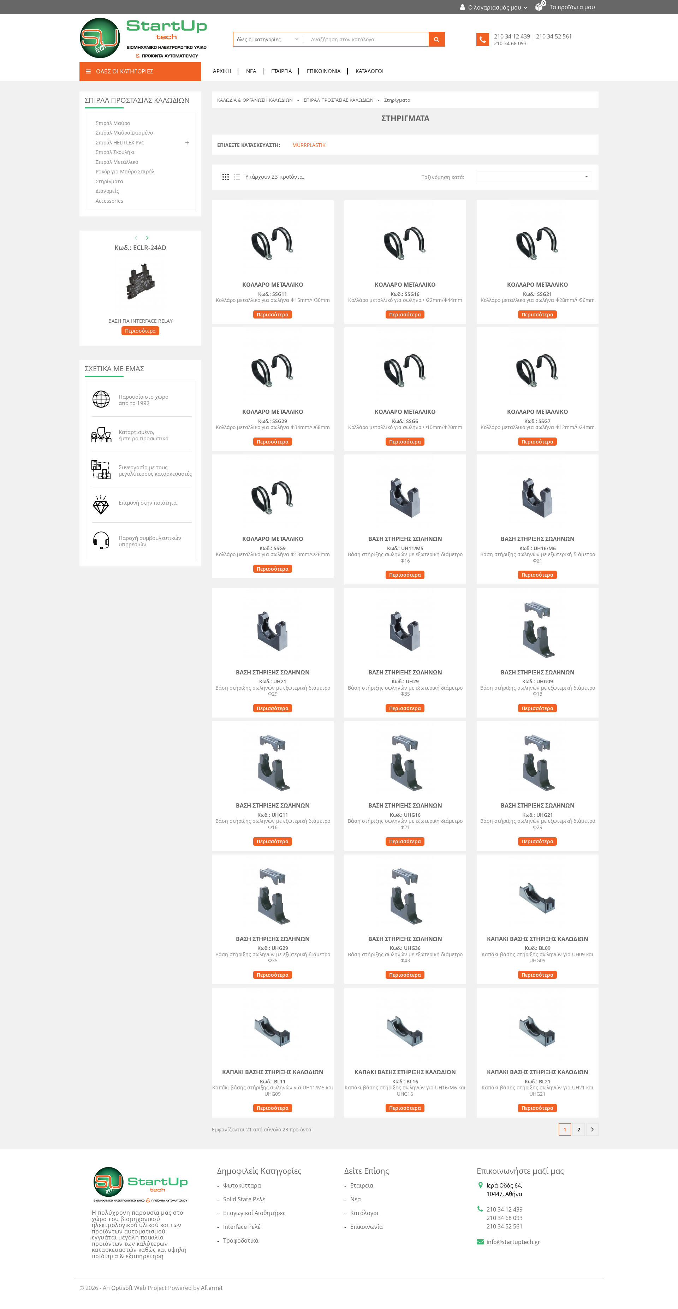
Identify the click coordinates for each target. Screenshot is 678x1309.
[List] (237, 177)
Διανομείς (107, 191)
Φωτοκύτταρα (242, 1185)
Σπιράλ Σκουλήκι (115, 152)
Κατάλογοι (369, 71)
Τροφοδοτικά (240, 1240)
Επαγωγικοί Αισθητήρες (254, 1213)
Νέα (251, 71)
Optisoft (122, 1288)
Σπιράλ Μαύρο (113, 123)
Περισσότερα (140, 330)
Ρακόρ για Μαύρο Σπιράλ (125, 171)
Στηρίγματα (109, 181)
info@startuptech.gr (513, 1242)
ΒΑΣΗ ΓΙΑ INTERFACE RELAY (140, 320)
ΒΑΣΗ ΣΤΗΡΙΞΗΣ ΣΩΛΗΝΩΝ (405, 539)
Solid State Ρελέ (244, 1199)
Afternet (212, 1288)
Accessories (109, 200)
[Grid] (226, 177)
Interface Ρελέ (242, 1227)
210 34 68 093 (510, 43)
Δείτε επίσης (366, 1170)
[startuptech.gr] (141, 1184)
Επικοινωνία (324, 71)
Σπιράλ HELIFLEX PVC (120, 142)
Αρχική (222, 71)
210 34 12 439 (505, 1209)
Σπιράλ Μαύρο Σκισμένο (124, 132)
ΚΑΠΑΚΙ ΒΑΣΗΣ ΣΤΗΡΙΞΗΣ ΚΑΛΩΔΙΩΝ (537, 939)
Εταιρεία (281, 71)
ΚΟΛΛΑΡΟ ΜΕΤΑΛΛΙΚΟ (272, 284)
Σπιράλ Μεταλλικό (117, 162)
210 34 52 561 (505, 1226)
